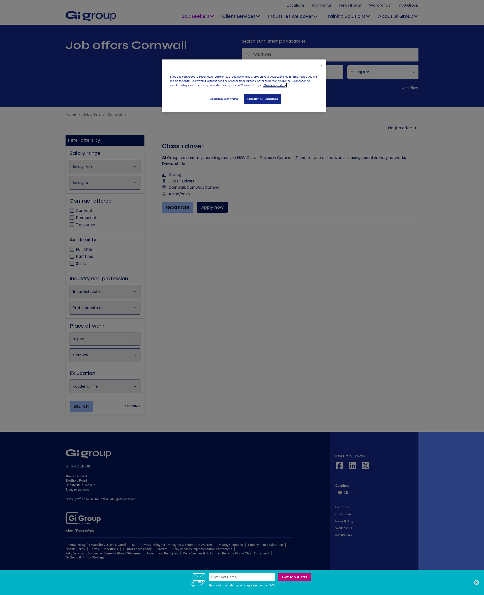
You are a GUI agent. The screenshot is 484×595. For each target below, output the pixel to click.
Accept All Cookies (262, 99)
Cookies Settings (223, 99)
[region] (244, 85)
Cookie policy (274, 85)
